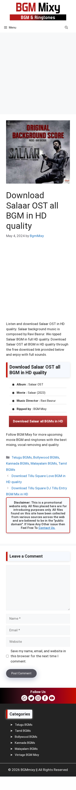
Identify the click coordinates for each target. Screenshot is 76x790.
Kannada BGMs (17, 463)
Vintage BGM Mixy (27, 755)
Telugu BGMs (22, 457)
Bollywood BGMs (46, 457)
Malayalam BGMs (44, 463)
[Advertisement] (38, 70)
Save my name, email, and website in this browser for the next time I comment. (38, 656)
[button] (66, 27)
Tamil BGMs (23, 731)
